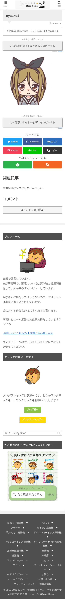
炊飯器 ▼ (47, 574)
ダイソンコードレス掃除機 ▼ (48, 534)
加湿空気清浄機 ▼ (17, 550)
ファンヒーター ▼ (17, 560)
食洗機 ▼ (47, 550)
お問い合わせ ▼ (47, 579)
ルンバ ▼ (47, 523)
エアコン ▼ (18, 565)
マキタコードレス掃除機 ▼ (18, 543)
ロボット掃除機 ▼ (17, 523)
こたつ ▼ (47, 560)
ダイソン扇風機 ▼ (47, 527)
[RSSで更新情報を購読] (47, 164)
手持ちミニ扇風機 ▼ (17, 532)
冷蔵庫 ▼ (47, 555)
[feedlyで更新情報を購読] (17, 164)
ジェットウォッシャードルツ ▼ (48, 567)
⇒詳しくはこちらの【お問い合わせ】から (28, 333)
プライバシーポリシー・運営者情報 (32, 584)
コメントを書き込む (32, 209)
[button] (52, 150)
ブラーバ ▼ (18, 527)
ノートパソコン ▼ (17, 579)
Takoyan (60, 51)
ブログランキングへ (32, 419)
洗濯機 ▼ (18, 555)
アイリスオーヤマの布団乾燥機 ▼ (48, 543)
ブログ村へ (32, 409)
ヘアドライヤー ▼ (17, 574)
